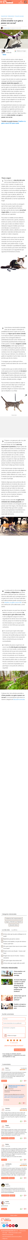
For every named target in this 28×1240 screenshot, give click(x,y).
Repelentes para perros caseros (11, 939)
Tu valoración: (14, 1043)
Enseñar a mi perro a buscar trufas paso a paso (20, 1006)
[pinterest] (13, 1225)
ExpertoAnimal (4, 16)
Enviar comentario (20, 1050)
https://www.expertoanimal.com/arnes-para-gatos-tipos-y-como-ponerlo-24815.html (14, 1096)
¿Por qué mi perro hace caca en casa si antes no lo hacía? (14, 947)
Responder (4, 1081)
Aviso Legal (4, 1232)
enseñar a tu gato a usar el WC (13, 602)
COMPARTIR (21, 3)
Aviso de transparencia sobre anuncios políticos (12, 1236)
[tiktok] (16, 1225)
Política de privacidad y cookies (15, 1232)
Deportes (19, 922)
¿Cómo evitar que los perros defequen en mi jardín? (14, 935)
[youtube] (10, 1225)
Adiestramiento (11, 16)
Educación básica (13, 925)
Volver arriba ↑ (14, 1215)
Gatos (4, 55)
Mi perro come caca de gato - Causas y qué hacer (14, 952)
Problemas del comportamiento (14, 919)
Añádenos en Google (21, 51)
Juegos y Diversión (10, 922)
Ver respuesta (5, 1138)
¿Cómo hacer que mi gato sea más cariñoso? (20, 998)
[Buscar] (26, 2)
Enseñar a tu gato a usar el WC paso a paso (13, 122)
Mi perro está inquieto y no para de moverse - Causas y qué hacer (15, 942)
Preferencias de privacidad (7, 1234)
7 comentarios (4, 25)
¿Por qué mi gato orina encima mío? (12, 961)
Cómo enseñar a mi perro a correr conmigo (19, 973)
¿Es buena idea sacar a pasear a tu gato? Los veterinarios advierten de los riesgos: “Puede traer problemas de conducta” (20, 985)
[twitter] (3, 1225)
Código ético (5, 1238)
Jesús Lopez (7, 28)
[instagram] (7, 1225)
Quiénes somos (22, 1230)
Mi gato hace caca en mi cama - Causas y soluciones (13, 957)
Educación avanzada (19, 16)
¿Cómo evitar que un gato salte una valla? (14, 963)
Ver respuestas (5, 1195)
